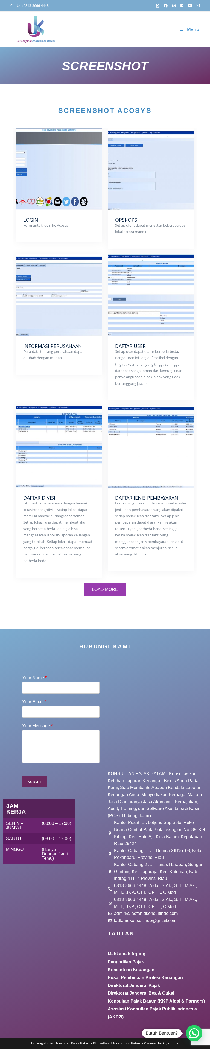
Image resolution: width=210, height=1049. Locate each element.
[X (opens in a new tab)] (158, 5)
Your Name (34, 677)
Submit (35, 782)
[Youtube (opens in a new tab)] (190, 5)
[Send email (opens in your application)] (197, 5)
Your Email (34, 701)
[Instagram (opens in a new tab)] (174, 5)
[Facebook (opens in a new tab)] (166, 5)
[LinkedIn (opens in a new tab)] (182, 5)
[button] (194, 1033)
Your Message (37, 725)
